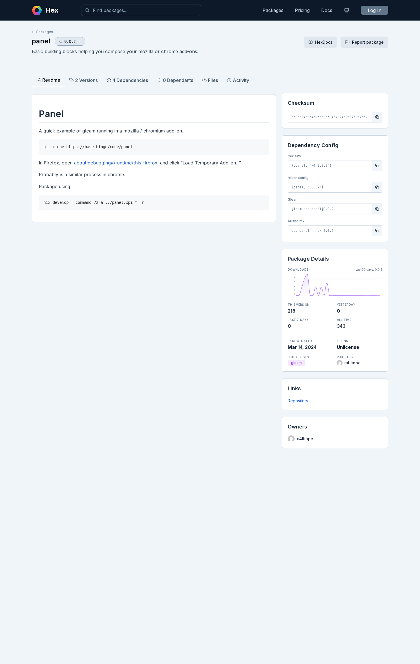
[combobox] (141, 10)
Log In (374, 10)
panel (41, 41)
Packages (273, 10)
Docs (326, 10)
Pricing (302, 10)
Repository (298, 400)
